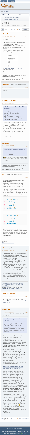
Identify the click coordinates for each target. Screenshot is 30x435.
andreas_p (5, 85)
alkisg (4, 248)
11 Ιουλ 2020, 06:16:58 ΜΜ (8, 312)
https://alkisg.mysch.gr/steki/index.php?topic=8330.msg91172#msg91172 (13, 367)
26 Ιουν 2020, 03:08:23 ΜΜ (8, 87)
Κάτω (3, 29)
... (12, 29)
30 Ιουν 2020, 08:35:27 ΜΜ (8, 103)
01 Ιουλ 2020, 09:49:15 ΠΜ (8, 145)
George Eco (6, 310)
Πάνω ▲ (22, 428)
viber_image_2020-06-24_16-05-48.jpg (13, 68)
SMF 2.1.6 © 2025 (11, 429)
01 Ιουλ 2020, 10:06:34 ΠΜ (8, 177)
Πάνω (3, 418)
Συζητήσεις (17, 288)
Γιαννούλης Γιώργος (9, 101)
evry (3, 174)
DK (21, 79)
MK (16, 76)
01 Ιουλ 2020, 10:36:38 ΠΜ (8, 250)
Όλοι (20, 29)
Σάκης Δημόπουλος (8, 293)
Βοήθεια (8, 428)
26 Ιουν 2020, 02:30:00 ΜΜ (9, 36)
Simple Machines (19, 429)
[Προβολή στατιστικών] (23, 433)
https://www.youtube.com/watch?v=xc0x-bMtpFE (14, 301)
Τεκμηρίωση (11, 288)
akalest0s (5, 34)
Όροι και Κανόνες (15, 428)
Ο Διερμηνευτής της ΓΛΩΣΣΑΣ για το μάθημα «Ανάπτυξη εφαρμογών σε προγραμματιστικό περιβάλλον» (12, 284)
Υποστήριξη (5, 288)
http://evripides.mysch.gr (8, 243)
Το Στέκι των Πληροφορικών (7, 6)
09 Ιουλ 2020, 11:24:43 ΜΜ (8, 296)
